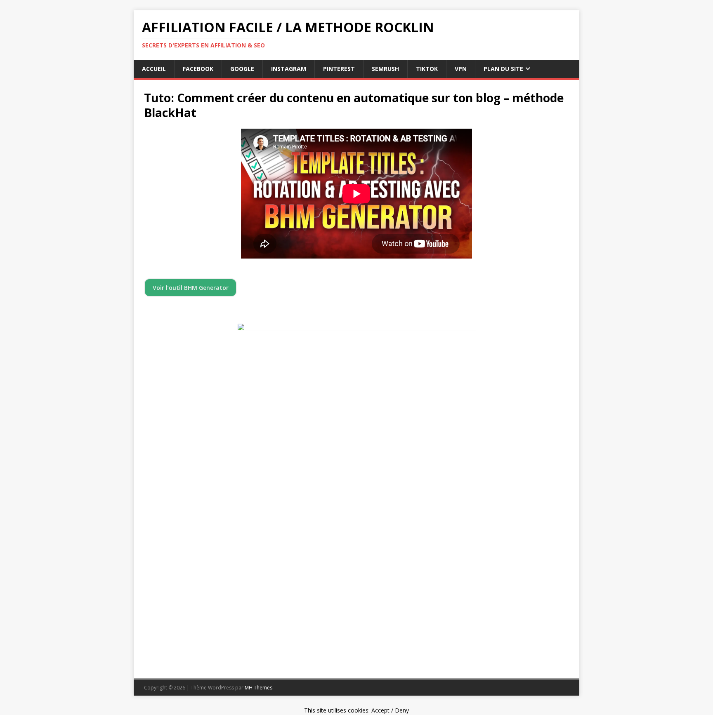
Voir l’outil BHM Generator (191, 288)
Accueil (154, 69)
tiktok (427, 69)
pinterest (339, 69)
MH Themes (258, 687)
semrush (385, 69)
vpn (461, 69)
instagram (288, 69)
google (242, 69)
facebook (198, 69)
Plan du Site (503, 69)
